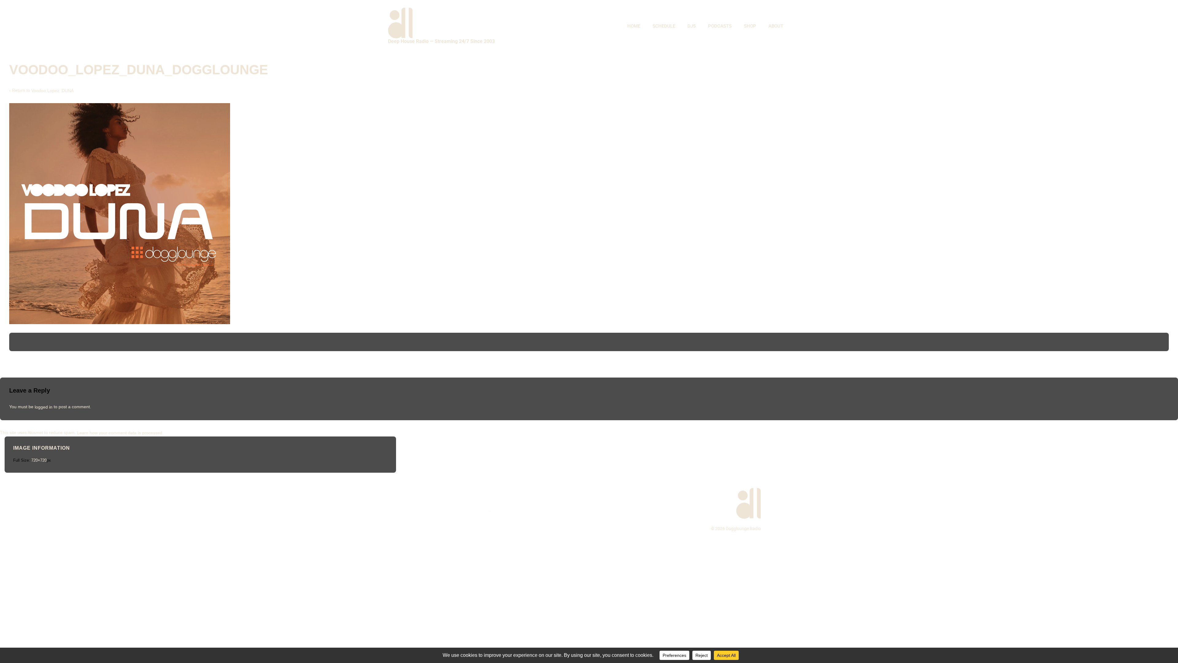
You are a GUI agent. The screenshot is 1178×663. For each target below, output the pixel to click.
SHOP (750, 26)
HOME (633, 26)
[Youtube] (456, 510)
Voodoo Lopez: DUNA (52, 90)
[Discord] (520, 510)
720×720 (39, 460)
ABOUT (775, 26)
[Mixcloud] (472, 510)
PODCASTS (720, 26)
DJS (691, 26)
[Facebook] (424, 510)
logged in (43, 406)
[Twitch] (504, 510)
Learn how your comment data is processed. (120, 432)
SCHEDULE (664, 26)
